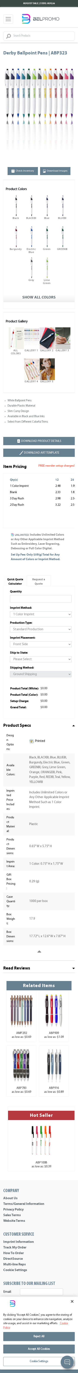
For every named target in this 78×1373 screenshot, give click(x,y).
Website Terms (14, 1221)
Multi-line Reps (14, 1264)
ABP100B (41, 1162)
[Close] (72, 1301)
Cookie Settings (15, 1270)
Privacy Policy (13, 1209)
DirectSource (13, 1259)
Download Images (57, 171)
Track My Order (14, 1247)
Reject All (39, 1336)
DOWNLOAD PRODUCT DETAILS (41, 441)
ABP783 (21, 1088)
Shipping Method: (22, 667)
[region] (39, 1333)
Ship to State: (19, 653)
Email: (7, 1292)
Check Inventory (25, 171)
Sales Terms (12, 1215)
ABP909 (54, 1033)
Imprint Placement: (22, 638)
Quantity (16, 591)
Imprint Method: (21, 608)
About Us (10, 1198)
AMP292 (21, 1033)
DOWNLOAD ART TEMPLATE (41, 452)
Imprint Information (18, 1242)
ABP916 (54, 1088)
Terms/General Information (23, 1204)
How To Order (13, 1253)
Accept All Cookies (39, 1349)
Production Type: (21, 623)
